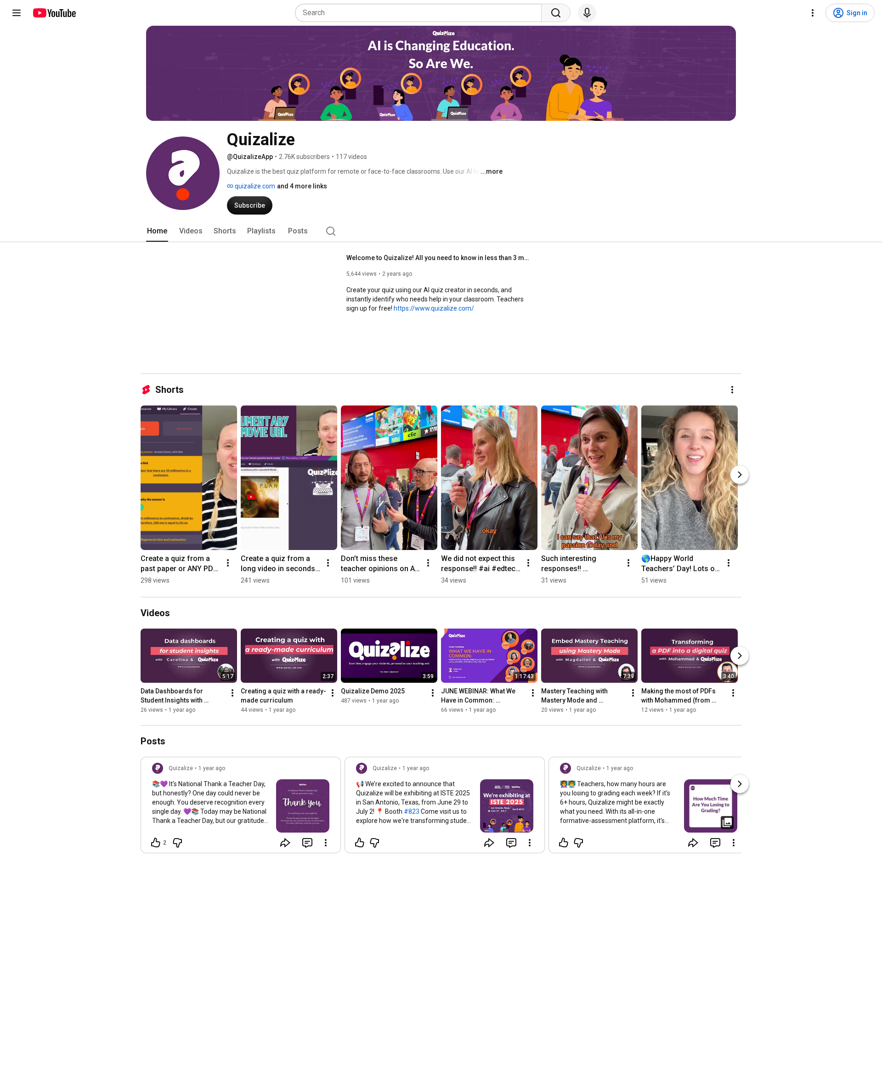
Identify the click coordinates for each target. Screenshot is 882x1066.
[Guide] (16, 12)
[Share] (285, 843)
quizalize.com (254, 186)
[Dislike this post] (177, 842)
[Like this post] (359, 842)
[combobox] (421, 12)
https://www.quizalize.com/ (434, 308)
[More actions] (732, 389)
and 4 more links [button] (302, 186)
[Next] (739, 474)
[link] (240, 808)
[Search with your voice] (587, 13)
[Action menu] (326, 843)
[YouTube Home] (54, 13)
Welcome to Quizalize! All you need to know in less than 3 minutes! (438, 257)
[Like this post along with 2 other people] (155, 842)
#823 (411, 811)
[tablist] (441, 231)
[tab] (157, 231)
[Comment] (307, 843)
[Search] (556, 13)
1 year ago (211, 768)
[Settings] (812, 12)
